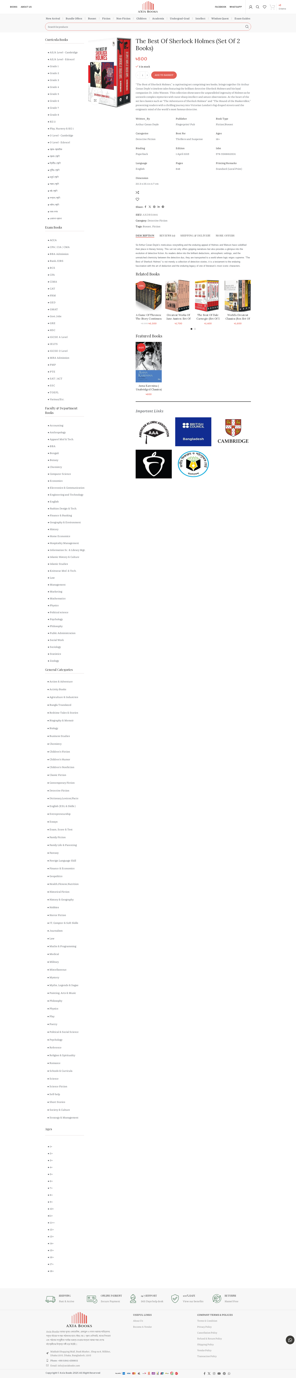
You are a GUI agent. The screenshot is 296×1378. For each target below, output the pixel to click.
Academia (158, 18)
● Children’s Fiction (58, 751)
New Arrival (53, 18)
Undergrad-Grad (180, 18)
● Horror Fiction (56, 915)
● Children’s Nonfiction (60, 767)
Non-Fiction (123, 18)
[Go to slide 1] (191, 329)
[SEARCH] (247, 27)
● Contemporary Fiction (61, 783)
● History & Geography (60, 899)
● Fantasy (53, 853)
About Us (138, 1320)
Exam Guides (242, 18)
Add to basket (164, 74)
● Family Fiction (56, 837)
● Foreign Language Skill (61, 860)
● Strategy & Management (62, 1117)
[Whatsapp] (290, 1340)
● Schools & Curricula (59, 1071)
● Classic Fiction (56, 775)
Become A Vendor (142, 1326)
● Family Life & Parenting (62, 845)
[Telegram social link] (163, 207)
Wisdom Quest (220, 18)
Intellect (200, 18)
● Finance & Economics (60, 868)
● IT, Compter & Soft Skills (62, 923)
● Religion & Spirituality (61, 1055)
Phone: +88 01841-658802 (64, 1360)
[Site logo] (148, 6)
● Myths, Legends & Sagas (62, 985)
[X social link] (150, 207)
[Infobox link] (64, 1299)
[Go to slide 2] (195, 329)
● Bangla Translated (59, 705)
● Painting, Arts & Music (61, 993)
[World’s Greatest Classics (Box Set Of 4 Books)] (234, 295)
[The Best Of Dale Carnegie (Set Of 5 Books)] (205, 295)
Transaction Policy (207, 1356)
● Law (50, 938)
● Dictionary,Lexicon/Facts (62, 798)
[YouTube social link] (219, 1373)
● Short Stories (56, 1102)
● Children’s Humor (58, 759)
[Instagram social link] (214, 1373)
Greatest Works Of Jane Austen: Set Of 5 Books (175, 318)
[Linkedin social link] (159, 207)
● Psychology (54, 1039)
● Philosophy (54, 1001)
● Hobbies (53, 907)
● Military (53, 962)
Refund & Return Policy (209, 1338)
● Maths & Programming (61, 946)
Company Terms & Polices (215, 1314)
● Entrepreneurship (59, 814)
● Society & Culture (58, 1110)
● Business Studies (58, 736)
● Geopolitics (54, 876)
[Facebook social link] (145, 207)
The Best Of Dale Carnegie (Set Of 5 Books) (204, 318)
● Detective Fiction (58, 790)
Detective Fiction (157, 220)
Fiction (106, 18)
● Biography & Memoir (60, 720)
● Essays (52, 821)
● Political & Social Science (63, 1032)
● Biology (52, 728)
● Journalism (55, 930)
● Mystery (53, 977)
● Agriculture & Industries (62, 697)
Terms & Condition (207, 1320)
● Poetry (52, 1024)
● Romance (53, 1063)
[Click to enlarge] (95, 100)
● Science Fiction (57, 1086)
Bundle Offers (74, 18)
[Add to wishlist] (137, 199)
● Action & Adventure (60, 681)
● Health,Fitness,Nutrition (63, 884)
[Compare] (137, 192)
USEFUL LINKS (142, 1314)
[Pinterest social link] (154, 207)
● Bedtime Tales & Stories (62, 712)
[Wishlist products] (264, 6)
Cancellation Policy (207, 1332)
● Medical (53, 954)
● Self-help (53, 1094)
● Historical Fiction (58, 892)
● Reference (54, 1047)
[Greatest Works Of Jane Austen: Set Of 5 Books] (175, 295)
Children (141, 18)
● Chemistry (54, 744)
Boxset (92, 18)
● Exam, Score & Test (60, 829)
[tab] (145, 235)
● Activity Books (56, 689)
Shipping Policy (205, 1344)
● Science (53, 1078)
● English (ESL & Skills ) (61, 806)
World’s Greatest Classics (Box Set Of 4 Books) (234, 318)
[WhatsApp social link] (229, 1373)
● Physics (52, 1008)
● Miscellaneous (56, 969)
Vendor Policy (204, 1350)
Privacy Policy (204, 1326)
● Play (50, 1016)
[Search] (257, 6)
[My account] (250, 6)
